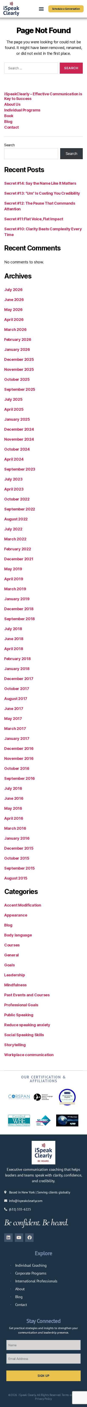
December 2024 (19, 429)
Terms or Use (69, 1395)
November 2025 (19, 369)
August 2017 (15, 698)
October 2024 (17, 449)
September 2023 (19, 469)
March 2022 (15, 539)
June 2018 (13, 639)
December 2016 (19, 748)
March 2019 (15, 589)
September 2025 (19, 389)
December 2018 (19, 609)
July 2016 (13, 788)
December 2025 (19, 359)
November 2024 (19, 439)
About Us (12, 104)
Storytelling (15, 1045)
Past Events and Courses (27, 995)
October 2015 (16, 858)
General (11, 955)
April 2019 (13, 579)
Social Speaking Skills (24, 1035)
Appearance (15, 915)
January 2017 (16, 738)
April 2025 (13, 409)
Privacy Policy (43, 1399)
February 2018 (17, 658)
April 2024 (13, 459)
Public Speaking (18, 1015)
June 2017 (13, 708)
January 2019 (17, 599)
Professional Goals (21, 1005)
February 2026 (17, 339)
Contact (11, 127)
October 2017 (16, 688)
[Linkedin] (8, 1237)
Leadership (14, 975)
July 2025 (13, 399)
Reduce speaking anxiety (27, 1025)
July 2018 (13, 629)
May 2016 (13, 808)
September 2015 (19, 868)
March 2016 (15, 828)
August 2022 (16, 519)
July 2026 (13, 289)
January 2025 (17, 419)
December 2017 (18, 678)
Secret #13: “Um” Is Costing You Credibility (42, 193)
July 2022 (13, 529)
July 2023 (13, 479)
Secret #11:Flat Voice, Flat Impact (33, 219)
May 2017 (13, 718)
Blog (8, 121)
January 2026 (17, 349)
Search (9, 145)
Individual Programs (22, 110)
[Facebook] (29, 1237)
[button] (41, 9)
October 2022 (17, 499)
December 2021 (18, 559)
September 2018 (19, 619)
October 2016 (16, 768)
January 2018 (17, 668)
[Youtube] (19, 1237)
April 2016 (13, 818)
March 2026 (15, 329)
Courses (12, 945)
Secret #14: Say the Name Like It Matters (40, 183)
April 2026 (13, 319)
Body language (18, 935)
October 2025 (17, 379)
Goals (9, 965)
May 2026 (13, 309)
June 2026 (14, 299)
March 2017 (15, 728)
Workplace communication (29, 1055)
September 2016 (19, 778)
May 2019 (13, 569)
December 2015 (19, 848)
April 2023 (13, 489)
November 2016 (19, 758)
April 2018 (13, 649)
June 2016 (13, 798)
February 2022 (17, 549)
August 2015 (15, 878)
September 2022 (19, 509)
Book (8, 116)
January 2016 (17, 838)
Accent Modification (22, 905)
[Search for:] (30, 69)
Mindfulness (15, 985)
